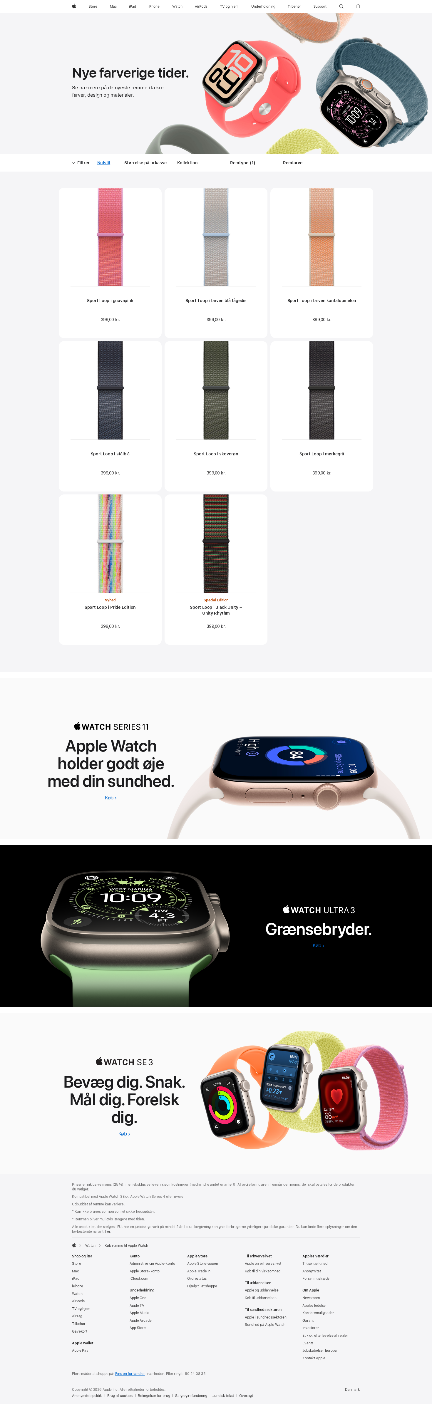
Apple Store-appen (202, 1264)
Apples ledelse (314, 1306)
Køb (111, 798)
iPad (75, 1278)
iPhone (77, 1286)
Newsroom (311, 1298)
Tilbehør (79, 1324)
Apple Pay (80, 1350)
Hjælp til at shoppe (202, 1286)
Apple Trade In (198, 1271)
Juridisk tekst (223, 1396)
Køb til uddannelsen (261, 1298)
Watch (90, 1246)
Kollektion (187, 162)
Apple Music (139, 1313)
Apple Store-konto (145, 1271)
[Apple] (74, 1245)
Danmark (352, 1390)
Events (307, 1343)
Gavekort (79, 1331)
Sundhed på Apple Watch (265, 1325)
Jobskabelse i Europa (319, 1350)
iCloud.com (139, 1278)
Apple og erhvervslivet (263, 1264)
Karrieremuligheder (318, 1313)
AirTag (77, 1316)
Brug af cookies (120, 1396)
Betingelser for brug (154, 1396)
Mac (75, 1271)
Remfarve (292, 162)
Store (76, 1264)
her (107, 1231)
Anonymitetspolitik (87, 1396)
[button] (341, 6)
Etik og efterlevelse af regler (325, 1335)
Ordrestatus (197, 1278)
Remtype (243, 163)
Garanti (308, 1321)
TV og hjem (81, 1309)
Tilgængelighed (314, 1264)
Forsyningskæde (315, 1278)
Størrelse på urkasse (145, 162)
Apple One (138, 1298)
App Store (138, 1328)
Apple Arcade (141, 1321)
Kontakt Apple (313, 1358)
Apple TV (137, 1306)
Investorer (310, 1328)
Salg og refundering (191, 1396)
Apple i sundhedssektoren (266, 1317)
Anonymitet (311, 1271)
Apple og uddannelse (262, 1290)
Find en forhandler (130, 1374)
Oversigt (246, 1396)
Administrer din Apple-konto (152, 1264)
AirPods (78, 1301)
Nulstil (103, 163)
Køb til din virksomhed (262, 1271)
